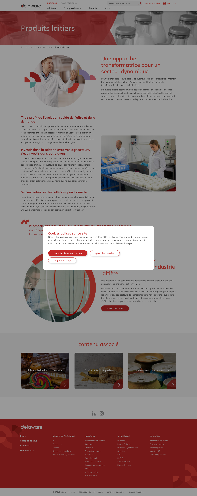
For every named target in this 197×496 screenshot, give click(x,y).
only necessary (62, 260)
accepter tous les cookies (68, 253)
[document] (98, 248)
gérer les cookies (104, 253)
